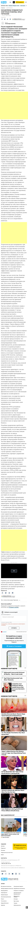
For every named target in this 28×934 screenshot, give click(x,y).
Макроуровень (4, 890)
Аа (13, 2)
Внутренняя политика (6, 886)
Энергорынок (4, 892)
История (16, 899)
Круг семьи (16, 901)
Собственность (17, 905)
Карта (2, 854)
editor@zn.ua (22, 867)
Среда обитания (4, 903)
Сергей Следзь (5, 837)
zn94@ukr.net (18, 865)
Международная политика (7, 888)
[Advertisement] (14, 105)
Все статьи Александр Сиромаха (9, 600)
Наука (2, 899)
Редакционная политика (7, 852)
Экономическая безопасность (17, 893)
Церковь (3, 905)
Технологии (4, 901)
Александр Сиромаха (10, 23)
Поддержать (20, 2)
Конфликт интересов (19, 890)
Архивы (3, 846)
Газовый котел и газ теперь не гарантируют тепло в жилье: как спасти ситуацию (11, 834)
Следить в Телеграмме (15, 646)
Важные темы (4, 5)
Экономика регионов (6, 896)
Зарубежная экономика (19, 888)
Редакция (3, 848)
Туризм (15, 903)
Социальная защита (18, 886)
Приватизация (4, 894)
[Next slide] (26, 6)
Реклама (3, 850)
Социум (15, 896)
